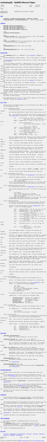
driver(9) (29, 433)
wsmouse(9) (19, 435)
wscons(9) (32, 55)
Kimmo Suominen (25, 440)
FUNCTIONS (3, 333)
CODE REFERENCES (5, 418)
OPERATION (3, 394)
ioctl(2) (19, 406)
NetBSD (19, 440)
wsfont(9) (20, 99)
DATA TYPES (3, 102)
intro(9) (35, 433)
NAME (1, 16)
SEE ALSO (2, 431)
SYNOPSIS (2, 23)
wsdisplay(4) (9, 60)
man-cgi (34, 440)
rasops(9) (32, 80)
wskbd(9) (12, 435)
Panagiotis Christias (40, 440)
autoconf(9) (15, 361)
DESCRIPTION (3, 53)
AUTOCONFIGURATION (5, 370)
